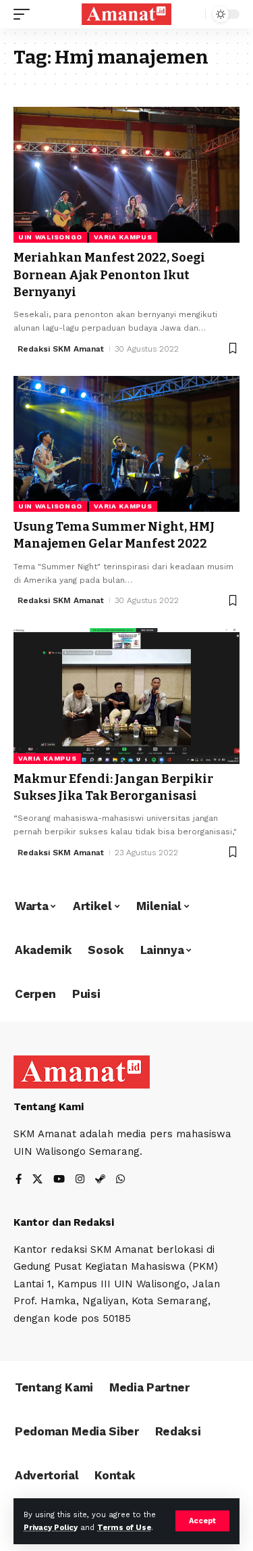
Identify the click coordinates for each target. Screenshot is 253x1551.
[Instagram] (80, 1180)
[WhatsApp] (120, 1180)
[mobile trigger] (24, 14)
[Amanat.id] (127, 14)
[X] (37, 1180)
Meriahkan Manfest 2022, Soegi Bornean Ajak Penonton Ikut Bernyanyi (109, 274)
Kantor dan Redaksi (63, 1222)
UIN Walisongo (50, 237)
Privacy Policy (51, 1527)
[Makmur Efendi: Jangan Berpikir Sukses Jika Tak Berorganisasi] (126, 696)
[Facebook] (18, 1180)
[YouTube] (59, 1180)
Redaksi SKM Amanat (61, 349)
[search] (192, 14)
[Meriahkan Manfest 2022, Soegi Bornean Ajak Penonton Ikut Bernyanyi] (126, 175)
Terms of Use (124, 1527)
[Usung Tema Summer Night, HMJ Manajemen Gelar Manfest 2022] (126, 444)
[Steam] (100, 1180)
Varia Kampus (123, 237)
